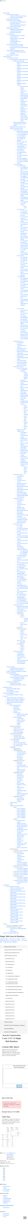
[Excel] (4, 1179)
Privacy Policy (6, 1189)
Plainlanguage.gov (7, 1198)
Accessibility (6, 1190)
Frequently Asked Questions (7, 1205)
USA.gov (5, 1197)
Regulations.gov (7, 1201)
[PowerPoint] (4, 1171)
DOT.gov (5, 1195)
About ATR (21, 3)
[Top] (24, 1217)
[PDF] (4, 1168)
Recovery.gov (6, 1200)
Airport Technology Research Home (9, 3)
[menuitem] (15, 34)
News (3, 6)
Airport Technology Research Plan (13, 6)
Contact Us (4, 10)
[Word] (4, 1177)
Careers (10, 10)
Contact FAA (6, 1213)
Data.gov (5, 1203)
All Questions (6, 1207)
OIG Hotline (6, 1215)
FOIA (4, 1216)
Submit (19, 1086)
